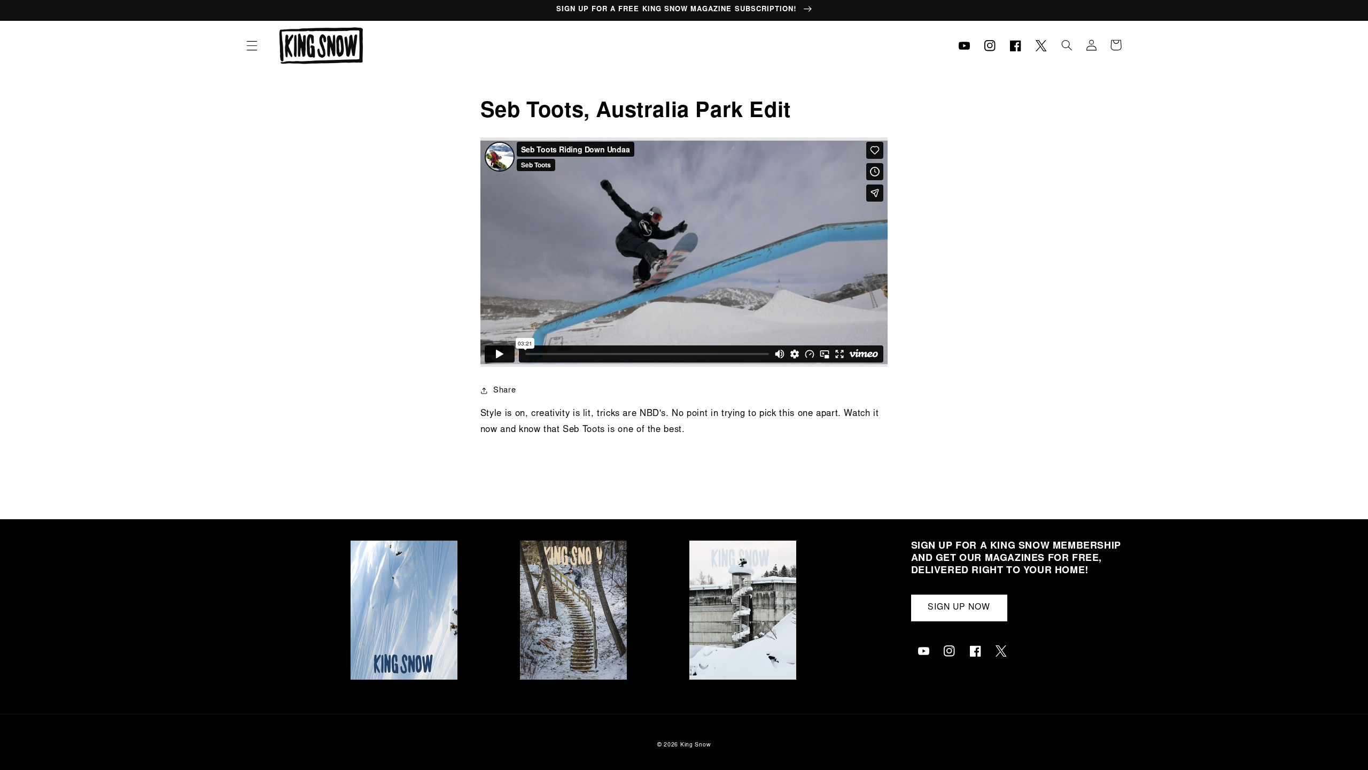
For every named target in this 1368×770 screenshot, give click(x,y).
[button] (251, 45)
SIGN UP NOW (959, 608)
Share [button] (504, 391)
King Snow (695, 745)
